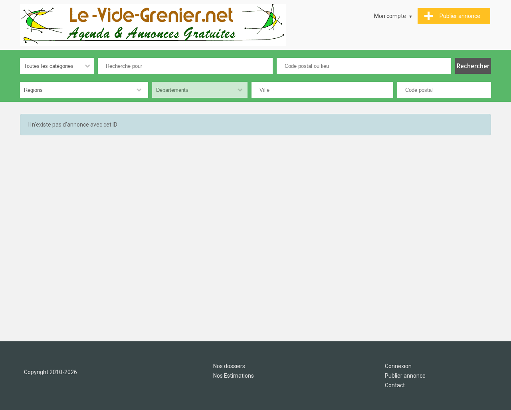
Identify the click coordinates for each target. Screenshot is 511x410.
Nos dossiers (229, 366)
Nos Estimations (233, 375)
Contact (395, 385)
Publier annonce (405, 375)
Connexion (398, 366)
